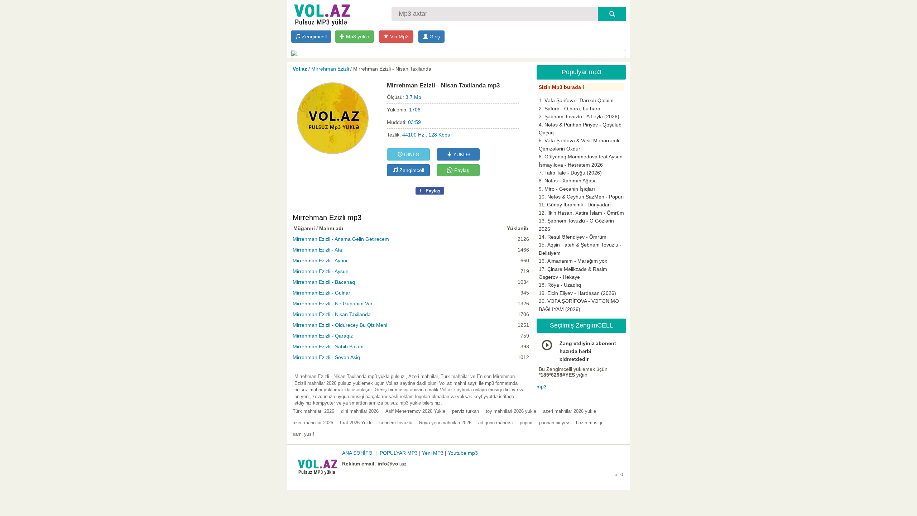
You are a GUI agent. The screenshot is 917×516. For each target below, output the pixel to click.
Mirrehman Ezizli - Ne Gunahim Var (333, 303)
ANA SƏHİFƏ (357, 453)
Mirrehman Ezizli (330, 69)
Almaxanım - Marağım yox (577, 261)
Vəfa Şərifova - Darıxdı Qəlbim (579, 100)
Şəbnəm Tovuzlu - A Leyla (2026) (581, 116)
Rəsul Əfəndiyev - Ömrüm (576, 237)
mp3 (542, 387)
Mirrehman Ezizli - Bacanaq (324, 282)
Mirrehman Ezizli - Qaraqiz (323, 336)
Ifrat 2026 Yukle (356, 422)
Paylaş (461, 170)
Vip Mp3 (399, 36)
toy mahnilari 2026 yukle (511, 411)
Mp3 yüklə (357, 36)
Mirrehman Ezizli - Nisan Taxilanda (332, 314)
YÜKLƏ (461, 154)
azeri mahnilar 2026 (313, 422)
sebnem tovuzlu (395, 422)
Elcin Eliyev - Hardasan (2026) (581, 293)
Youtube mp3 (463, 453)
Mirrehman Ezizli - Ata (317, 250)
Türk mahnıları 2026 (313, 411)
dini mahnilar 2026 (360, 411)
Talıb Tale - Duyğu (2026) (573, 173)
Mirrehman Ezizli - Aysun (321, 271)
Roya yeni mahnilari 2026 (445, 422)
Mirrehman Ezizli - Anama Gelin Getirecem (341, 239)
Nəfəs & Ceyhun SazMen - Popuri (585, 197)
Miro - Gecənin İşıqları (569, 189)
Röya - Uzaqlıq (564, 285)
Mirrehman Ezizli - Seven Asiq (326, 357)
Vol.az (300, 69)
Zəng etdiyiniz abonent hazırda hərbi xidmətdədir (588, 351)
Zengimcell (314, 36)
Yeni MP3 (432, 453)
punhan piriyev (554, 422)
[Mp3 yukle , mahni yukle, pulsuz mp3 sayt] (321, 13)
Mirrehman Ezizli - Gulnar (321, 293)
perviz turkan (465, 411)
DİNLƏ (411, 154)
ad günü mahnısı (495, 422)
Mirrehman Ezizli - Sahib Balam (328, 346)
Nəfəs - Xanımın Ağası (569, 180)
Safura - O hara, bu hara (572, 108)
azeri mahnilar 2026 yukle (569, 411)
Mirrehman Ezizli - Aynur (320, 260)
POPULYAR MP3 (399, 453)
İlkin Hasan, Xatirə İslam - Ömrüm (585, 213)
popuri (526, 422)
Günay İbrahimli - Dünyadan (579, 204)
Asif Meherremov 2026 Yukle (415, 411)
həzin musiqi (589, 422)
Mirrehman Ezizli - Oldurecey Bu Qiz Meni (340, 325)
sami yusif (303, 434)
